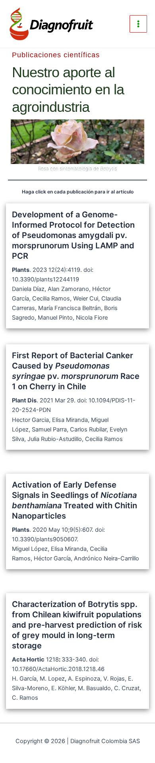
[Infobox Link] (77, 265)
